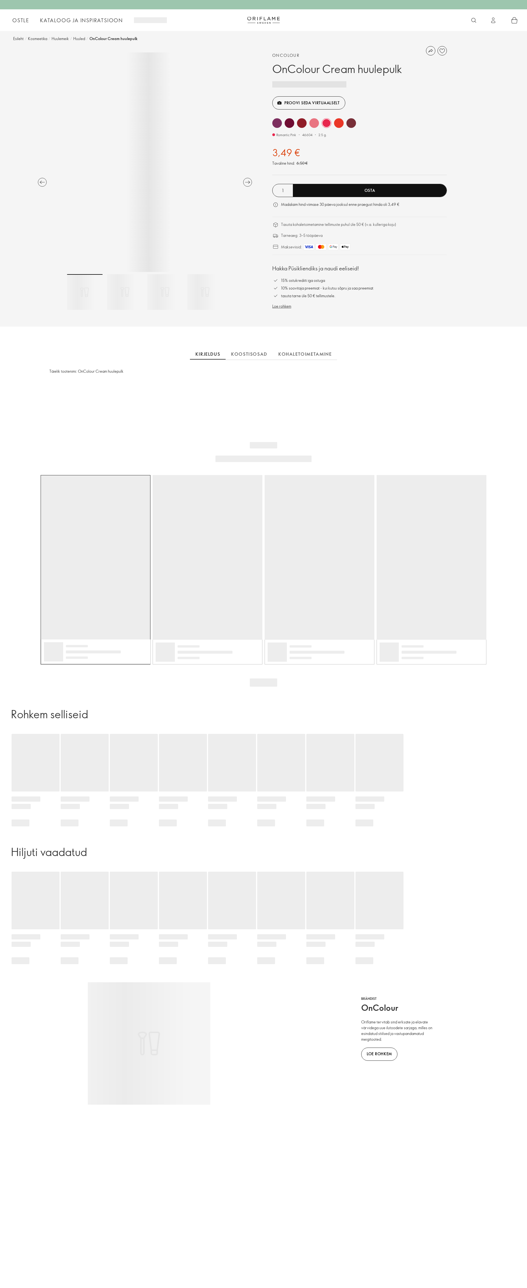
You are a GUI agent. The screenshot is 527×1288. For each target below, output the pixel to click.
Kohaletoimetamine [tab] (305, 354)
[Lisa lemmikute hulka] (442, 50)
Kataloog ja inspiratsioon (81, 20)
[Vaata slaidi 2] (125, 292)
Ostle (20, 20)
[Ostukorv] (514, 20)
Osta (370, 190)
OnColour (286, 55)
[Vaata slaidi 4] (205, 292)
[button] (277, 123)
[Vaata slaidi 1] (85, 292)
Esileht (18, 38)
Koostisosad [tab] (249, 354)
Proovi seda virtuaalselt (312, 102)
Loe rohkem (281, 306)
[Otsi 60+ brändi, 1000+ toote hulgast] (474, 20)
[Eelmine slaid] (42, 182)
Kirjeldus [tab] (207, 354)
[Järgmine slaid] (247, 182)
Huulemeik (60, 38)
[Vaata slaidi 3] (165, 292)
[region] (145, 162)
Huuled (79, 38)
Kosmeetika (37, 38)
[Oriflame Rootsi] (263, 20)
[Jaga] (430, 50)
